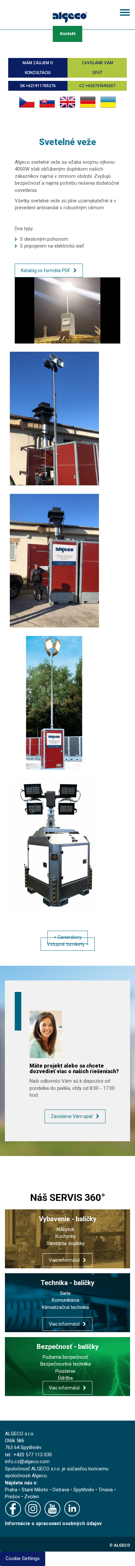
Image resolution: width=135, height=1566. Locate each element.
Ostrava (60, 1490)
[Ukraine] (108, 102)
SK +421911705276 (38, 86)
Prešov (12, 1497)
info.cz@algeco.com (27, 1461)
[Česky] (27, 102)
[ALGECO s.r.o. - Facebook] (15, 1510)
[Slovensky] (47, 102)
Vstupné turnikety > (67, 944)
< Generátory (68, 937)
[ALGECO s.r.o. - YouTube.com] (54, 1510)
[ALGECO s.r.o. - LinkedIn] (74, 1510)
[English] (67, 102)
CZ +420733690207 (97, 86)
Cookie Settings (23, 1558)
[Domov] (70, 16)
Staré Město (35, 1490)
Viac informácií (64, 1260)
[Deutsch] (88, 102)
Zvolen (31, 1497)
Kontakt (67, 33)
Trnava (105, 1490)
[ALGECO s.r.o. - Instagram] (34, 1510)
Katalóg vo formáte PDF (45, 270)
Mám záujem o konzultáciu (38, 68)
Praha (11, 1490)
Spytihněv (83, 1490)
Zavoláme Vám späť (97, 68)
